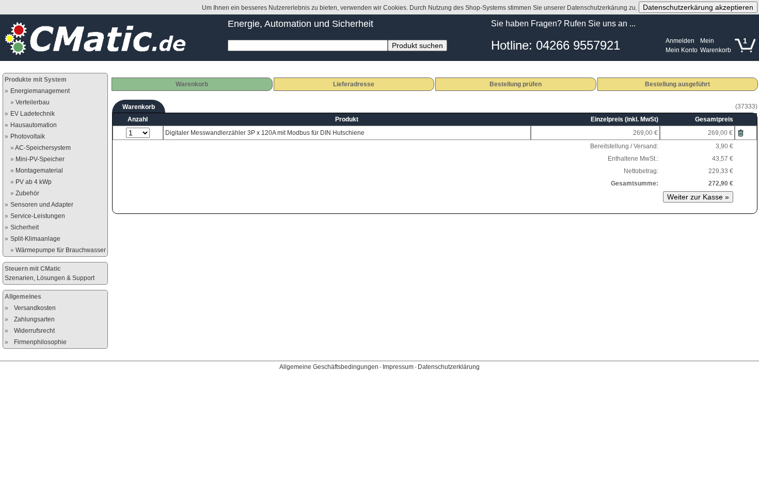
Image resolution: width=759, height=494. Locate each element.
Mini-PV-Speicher (40, 159)
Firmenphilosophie (40, 342)
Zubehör (27, 193)
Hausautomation (33, 125)
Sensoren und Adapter (41, 204)
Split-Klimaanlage (35, 238)
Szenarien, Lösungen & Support (49, 278)
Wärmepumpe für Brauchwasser (60, 250)
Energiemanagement (40, 91)
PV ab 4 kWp (33, 182)
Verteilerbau (32, 102)
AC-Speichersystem (43, 147)
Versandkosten (35, 308)
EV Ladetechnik (32, 113)
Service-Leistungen (37, 216)
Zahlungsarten (34, 319)
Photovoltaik (27, 136)
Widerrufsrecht (34, 330)
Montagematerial (39, 170)
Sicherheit (24, 227)
